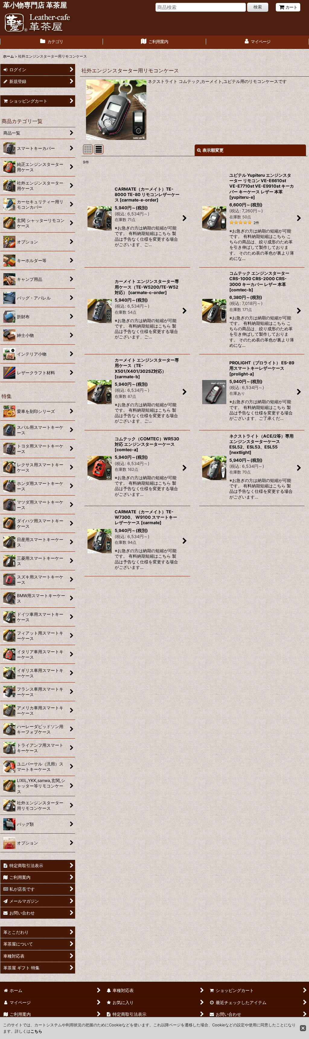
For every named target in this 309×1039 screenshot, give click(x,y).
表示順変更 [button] (213, 150)
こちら (36, 1031)
